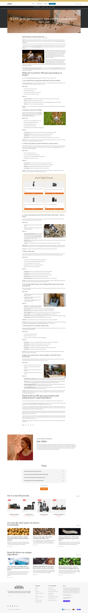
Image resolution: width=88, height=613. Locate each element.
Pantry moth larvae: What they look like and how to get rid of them (69, 538)
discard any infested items (49, 308)
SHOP (33, 3)
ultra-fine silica (34, 382)
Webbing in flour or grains (28, 294)
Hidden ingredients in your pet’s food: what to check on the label (43, 567)
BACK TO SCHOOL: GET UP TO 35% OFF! (44, 0)
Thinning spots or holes (28, 297)
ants (60, 106)
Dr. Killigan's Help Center (39, 593)
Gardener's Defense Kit (44, 514)
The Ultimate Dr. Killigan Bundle (59, 514)
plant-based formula (38, 236)
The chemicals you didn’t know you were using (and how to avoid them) (18, 568)
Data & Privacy (50, 588)
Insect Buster (49, 102)
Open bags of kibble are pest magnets (29, 328)
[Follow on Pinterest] (15, 606)
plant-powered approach (36, 46)
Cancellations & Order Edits (53, 591)
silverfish (23, 107)
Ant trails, (25, 224)
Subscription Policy (51, 598)
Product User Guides (38, 596)
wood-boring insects (32, 148)
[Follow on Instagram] (12, 606)
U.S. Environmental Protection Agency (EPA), (36, 403)
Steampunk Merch (38, 601)
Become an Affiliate (38, 600)
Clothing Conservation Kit (14, 514)
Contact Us (44, 488)
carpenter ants (56, 147)
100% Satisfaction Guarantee (53, 596)
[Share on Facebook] (26, 425)
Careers (36, 598)
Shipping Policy (51, 593)
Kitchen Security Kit (29, 514)
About (36, 588)
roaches (62, 106)
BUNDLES (45, 3)
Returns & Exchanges (52, 589)
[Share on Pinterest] (31, 425)
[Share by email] (33, 425)
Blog (36, 589)
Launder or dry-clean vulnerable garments (37, 315)
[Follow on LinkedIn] (17, 606)
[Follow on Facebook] (8, 606)
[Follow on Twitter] (10, 606)
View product (33, 193)
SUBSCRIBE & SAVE (39, 3)
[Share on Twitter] (28, 425)
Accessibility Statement (52, 600)
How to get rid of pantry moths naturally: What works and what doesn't (17, 538)
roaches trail (44, 337)
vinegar (30, 385)
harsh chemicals (38, 45)
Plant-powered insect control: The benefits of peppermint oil (69, 567)
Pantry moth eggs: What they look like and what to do (42, 537)
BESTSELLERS (52, 3)
